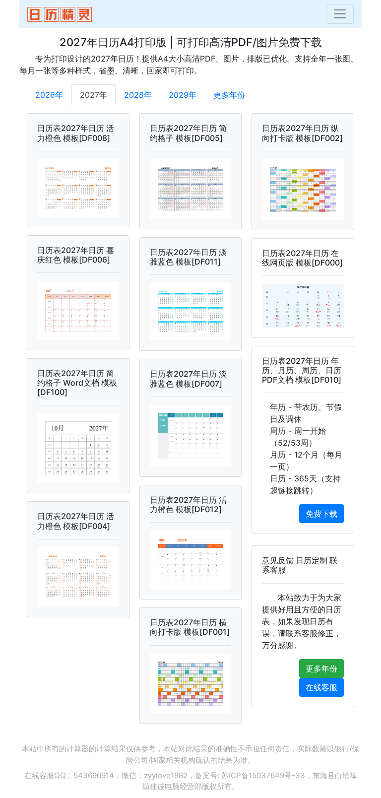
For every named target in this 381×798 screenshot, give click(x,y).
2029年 (182, 95)
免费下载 (321, 514)
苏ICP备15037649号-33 (263, 775)
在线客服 (321, 687)
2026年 (49, 95)
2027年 (93, 95)
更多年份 (229, 95)
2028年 (138, 95)
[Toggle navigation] (340, 14)
